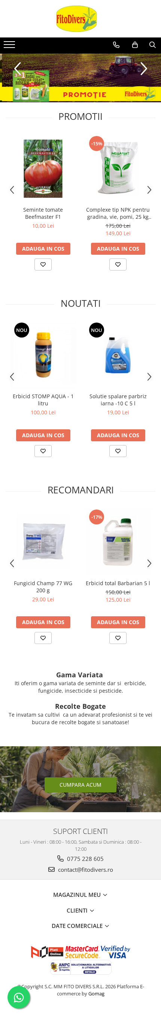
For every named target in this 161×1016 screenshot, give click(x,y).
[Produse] (10, 46)
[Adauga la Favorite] (43, 264)
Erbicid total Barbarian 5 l (118, 583)
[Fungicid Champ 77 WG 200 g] (43, 542)
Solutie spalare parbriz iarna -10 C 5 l (118, 400)
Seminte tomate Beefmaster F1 (43, 213)
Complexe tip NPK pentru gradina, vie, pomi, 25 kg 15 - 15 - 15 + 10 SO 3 (118, 213)
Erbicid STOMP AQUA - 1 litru (43, 400)
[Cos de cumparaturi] (135, 44)
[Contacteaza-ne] (116, 44)
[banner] (80, 78)
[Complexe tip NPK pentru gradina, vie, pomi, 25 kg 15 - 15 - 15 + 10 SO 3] (118, 168)
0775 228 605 (85, 858)
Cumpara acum (80, 784)
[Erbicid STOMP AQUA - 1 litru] (43, 355)
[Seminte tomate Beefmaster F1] (43, 168)
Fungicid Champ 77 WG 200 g (43, 587)
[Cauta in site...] (152, 44)
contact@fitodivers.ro (85, 869)
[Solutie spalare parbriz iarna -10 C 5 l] (118, 355)
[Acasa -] (80, 19)
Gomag (95, 993)
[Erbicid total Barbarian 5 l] (118, 542)
